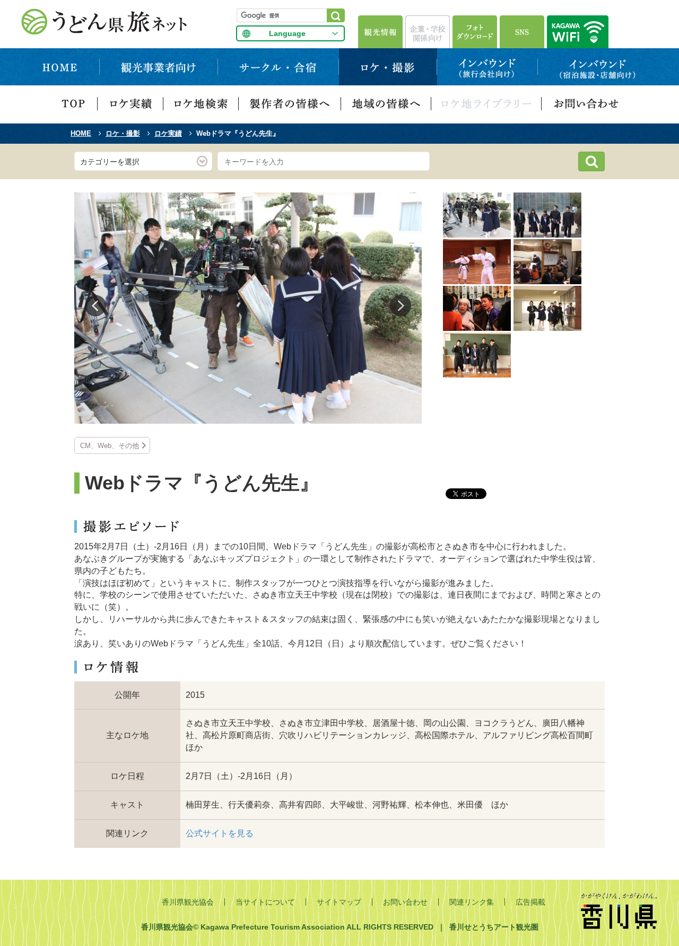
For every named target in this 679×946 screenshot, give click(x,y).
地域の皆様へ (386, 104)
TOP (73, 104)
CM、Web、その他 (109, 446)
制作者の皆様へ (290, 104)
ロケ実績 (130, 104)
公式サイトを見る (220, 833)
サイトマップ (339, 902)
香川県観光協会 (188, 902)
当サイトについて (265, 902)
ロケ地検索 (201, 104)
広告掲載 (530, 902)
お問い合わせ (586, 104)
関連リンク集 (471, 902)
